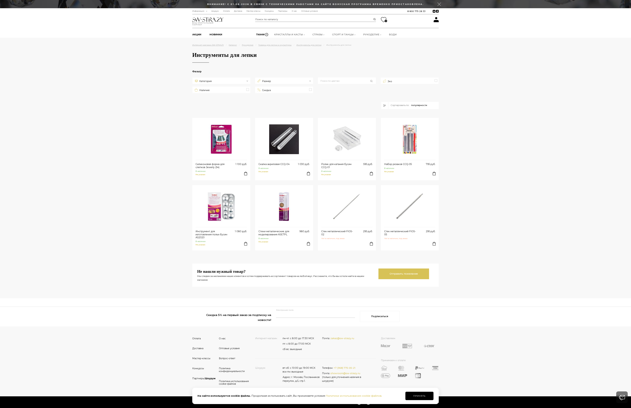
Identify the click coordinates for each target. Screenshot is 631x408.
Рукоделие (371, 34)
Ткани (260, 34)
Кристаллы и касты (288, 34)
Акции (196, 34)
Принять (419, 396)
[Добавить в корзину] (245, 173)
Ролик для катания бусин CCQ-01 (336, 166)
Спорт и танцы (343, 34)
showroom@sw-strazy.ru (345, 373)
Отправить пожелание (404, 273)
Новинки (216, 34)
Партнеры (282, 11)
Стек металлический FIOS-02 (337, 233)
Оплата (226, 11)
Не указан (200, 174)
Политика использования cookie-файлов (231, 382)
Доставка (238, 11)
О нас (294, 11)
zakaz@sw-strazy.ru (342, 338)
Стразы (317, 34)
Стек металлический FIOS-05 (400, 233)
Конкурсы (269, 11)
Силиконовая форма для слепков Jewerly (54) (210, 166)
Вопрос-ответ (227, 358)
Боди (393, 34)
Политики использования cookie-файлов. (354, 395)
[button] (347, 81)
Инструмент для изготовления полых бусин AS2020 (211, 234)
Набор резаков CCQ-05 (398, 164)
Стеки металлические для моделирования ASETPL (273, 233)
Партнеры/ (203, 378)
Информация (198, 11)
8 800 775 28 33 (416, 11)
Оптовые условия (309, 11)
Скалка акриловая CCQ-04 (274, 164)
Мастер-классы (253, 11)
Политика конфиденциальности (231, 370)
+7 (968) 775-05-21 (344, 367)
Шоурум (215, 11)
